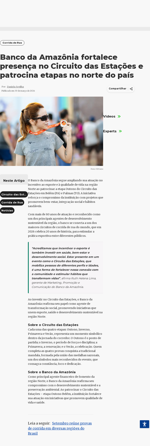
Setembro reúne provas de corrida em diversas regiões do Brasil (60, 428)
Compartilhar (117, 88)
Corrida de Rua (12, 43)
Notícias (7, 210)
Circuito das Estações (17, 194)
